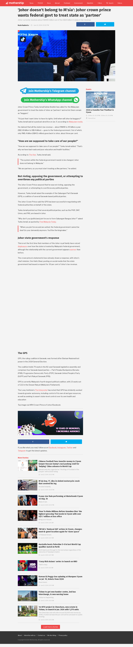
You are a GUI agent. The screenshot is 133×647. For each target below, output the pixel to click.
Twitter (70, 448)
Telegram (22, 451)
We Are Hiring (51, 635)
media (79, 122)
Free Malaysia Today (48, 222)
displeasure (22, 246)
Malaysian (73, 122)
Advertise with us (29, 635)
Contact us (41, 635)
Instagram (61, 448)
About (20, 635)
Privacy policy (63, 635)
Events (88, 89)
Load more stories (50, 627)
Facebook (53, 448)
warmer (73, 250)
